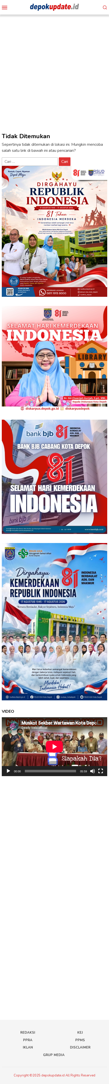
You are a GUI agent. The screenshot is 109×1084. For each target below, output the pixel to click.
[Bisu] (92, 771)
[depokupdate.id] (54, 7)
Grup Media (54, 1055)
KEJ (80, 1032)
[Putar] (8, 771)
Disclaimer (80, 1047)
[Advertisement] (54, 71)
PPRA (27, 1040)
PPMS (80, 1040)
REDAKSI (27, 1032)
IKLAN (28, 1047)
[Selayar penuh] (100, 771)
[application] (54, 746)
